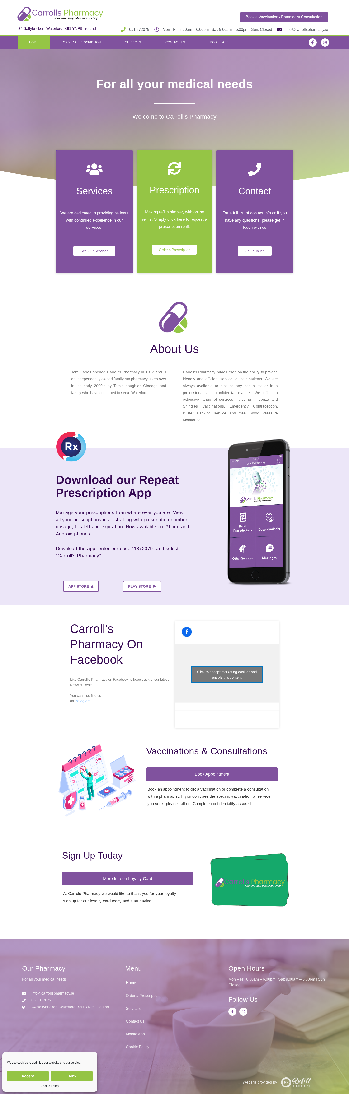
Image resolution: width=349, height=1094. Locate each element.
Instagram (82, 701)
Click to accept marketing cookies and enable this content (227, 674)
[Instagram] (325, 42)
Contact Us (175, 42)
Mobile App (219, 42)
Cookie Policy (50, 1086)
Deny (71, 1076)
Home (33, 42)
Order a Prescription (82, 42)
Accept (28, 1076)
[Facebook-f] (313, 42)
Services (133, 42)
